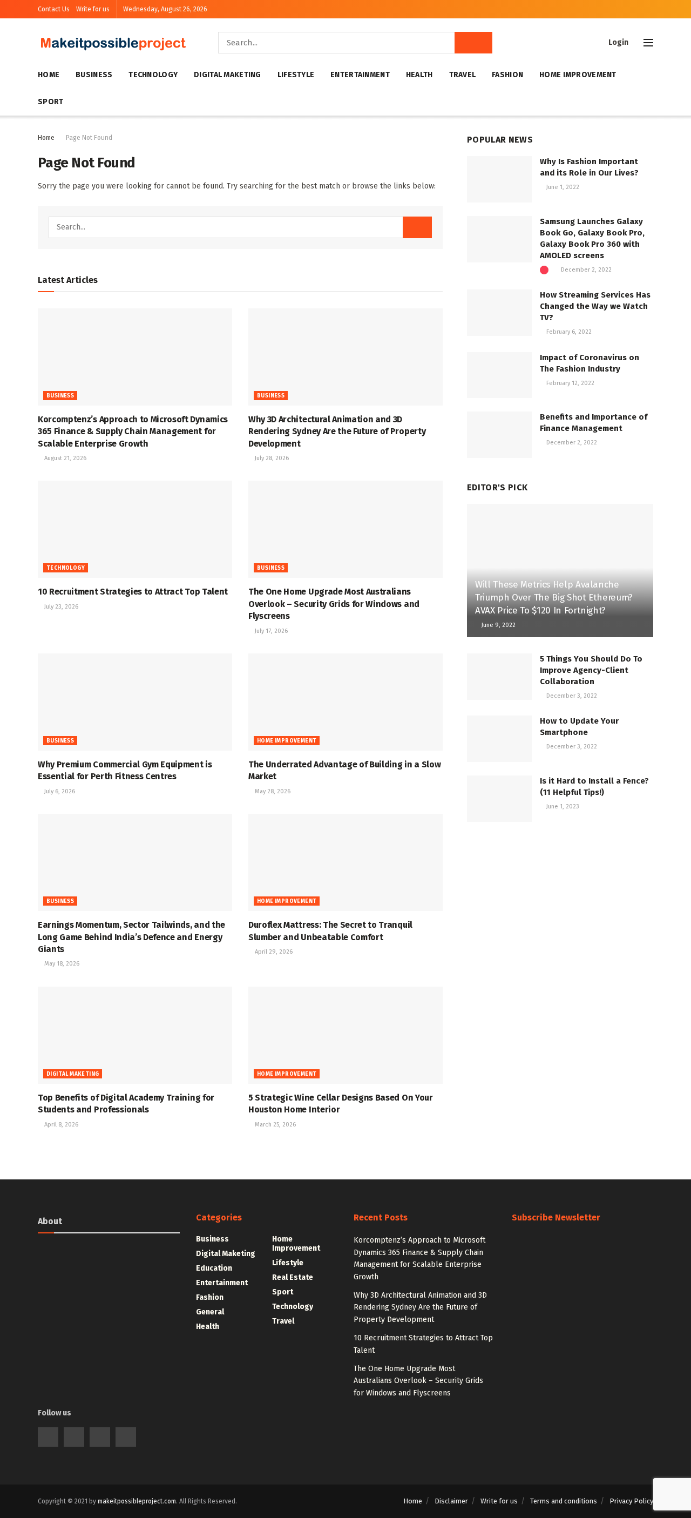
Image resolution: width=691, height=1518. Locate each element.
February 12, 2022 (569, 383)
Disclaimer (451, 1501)
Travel (462, 74)
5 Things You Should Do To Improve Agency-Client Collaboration (591, 670)
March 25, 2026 (274, 1124)
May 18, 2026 (61, 963)
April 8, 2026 (60, 1124)
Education (214, 1268)
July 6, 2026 (59, 791)
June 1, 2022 (562, 187)
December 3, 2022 (571, 695)
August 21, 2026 (64, 458)
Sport (50, 101)
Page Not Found (89, 137)
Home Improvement (577, 74)
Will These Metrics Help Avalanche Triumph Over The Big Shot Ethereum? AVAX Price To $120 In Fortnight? (554, 597)
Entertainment (360, 74)
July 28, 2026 (271, 458)
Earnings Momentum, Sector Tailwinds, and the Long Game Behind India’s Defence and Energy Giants (131, 937)
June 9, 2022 (498, 625)
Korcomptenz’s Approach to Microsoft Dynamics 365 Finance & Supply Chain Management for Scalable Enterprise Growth (133, 431)
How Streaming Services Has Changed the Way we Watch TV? (595, 306)
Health (419, 74)
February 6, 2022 (568, 331)
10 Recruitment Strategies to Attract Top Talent (133, 591)
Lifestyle (296, 74)
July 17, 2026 (270, 631)
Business (94, 74)
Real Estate (292, 1277)
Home (48, 74)
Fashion (507, 74)
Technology (153, 74)
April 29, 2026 (273, 951)
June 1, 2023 (562, 806)
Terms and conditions (563, 1501)
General (210, 1312)
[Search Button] (473, 42)
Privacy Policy (631, 1501)
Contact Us (54, 9)
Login (617, 42)
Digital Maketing (227, 74)
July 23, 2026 (60, 606)
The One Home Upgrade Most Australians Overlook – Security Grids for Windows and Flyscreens (333, 603)
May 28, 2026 (271, 791)
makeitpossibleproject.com (137, 1501)
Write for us (93, 9)
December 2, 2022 (585, 269)
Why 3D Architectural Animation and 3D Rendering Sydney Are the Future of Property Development (336, 431)
